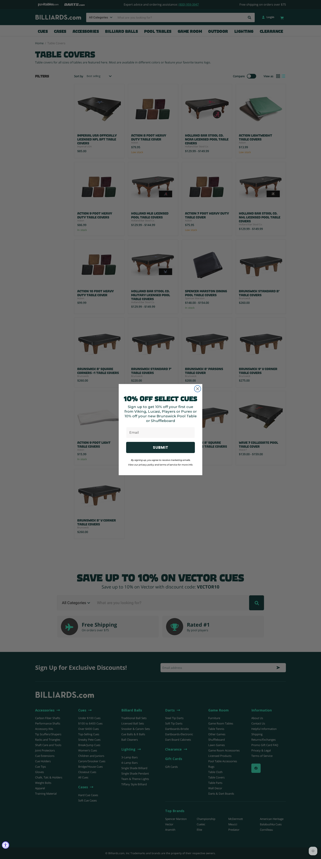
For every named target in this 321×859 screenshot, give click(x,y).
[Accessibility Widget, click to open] (5, 845)
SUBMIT (160, 447)
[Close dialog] (197, 388)
